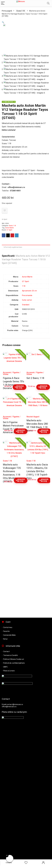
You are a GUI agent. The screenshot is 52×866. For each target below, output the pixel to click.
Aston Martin (9, 228)
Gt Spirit (4, 219)
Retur (5, 639)
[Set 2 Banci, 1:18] (37, 361)
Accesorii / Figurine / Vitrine (11, 373)
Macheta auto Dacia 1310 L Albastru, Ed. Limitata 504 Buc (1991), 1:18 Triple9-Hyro (37, 471)
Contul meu (7, 627)
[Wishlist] (26, 862)
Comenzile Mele (9, 635)
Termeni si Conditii (10, 655)
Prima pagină (7, 11)
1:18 (23, 286)
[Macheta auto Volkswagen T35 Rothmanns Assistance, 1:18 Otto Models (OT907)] (14, 449)
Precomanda (27, 295)
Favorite (6, 631)
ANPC (5, 667)
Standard (25, 305)
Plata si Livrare (9, 671)
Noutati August (32, 416)
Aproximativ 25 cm (29, 291)
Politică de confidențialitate (14, 663)
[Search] (48, 3)
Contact (6, 651)
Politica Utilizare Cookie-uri (13, 659)
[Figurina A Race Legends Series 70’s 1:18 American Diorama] (14, 361)
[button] (3, 22)
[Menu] (3, 3)
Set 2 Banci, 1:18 (35, 378)
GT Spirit (9, 230)
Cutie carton (27, 300)
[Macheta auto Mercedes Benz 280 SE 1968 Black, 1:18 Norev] (37, 405)
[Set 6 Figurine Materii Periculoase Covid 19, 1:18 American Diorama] (14, 405)
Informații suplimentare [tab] (13, 247)
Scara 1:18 (20, 11)
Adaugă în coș (20, 387)
